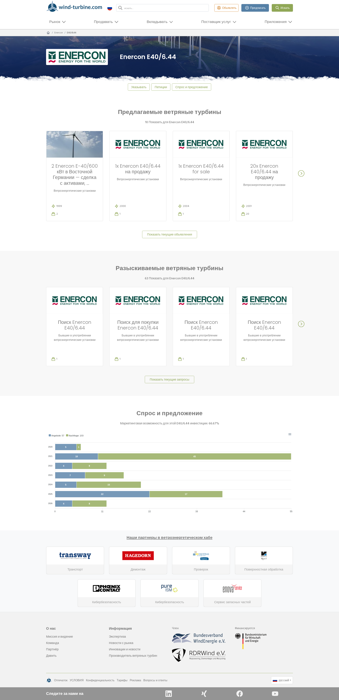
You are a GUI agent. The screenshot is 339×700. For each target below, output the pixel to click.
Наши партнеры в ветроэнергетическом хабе (169, 537)
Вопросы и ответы (155, 680)
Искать (285, 8)
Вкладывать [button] (157, 21)
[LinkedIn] (168, 693)
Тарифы (122, 680)
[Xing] (204, 693)
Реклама (135, 680)
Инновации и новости (124, 649)
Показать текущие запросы (169, 379)
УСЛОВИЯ (77, 680)
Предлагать (258, 8)
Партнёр (52, 649)
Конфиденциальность (100, 680)
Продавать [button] (103, 21)
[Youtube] (275, 693)
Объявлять (229, 8)
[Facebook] (239, 693)
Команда (52, 643)
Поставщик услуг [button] (216, 21)
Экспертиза (117, 636)
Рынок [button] (54, 21)
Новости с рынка (121, 643)
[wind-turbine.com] (48, 32)
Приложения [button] (276, 21)
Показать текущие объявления (169, 234)
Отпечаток (60, 680)
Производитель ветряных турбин (133, 656)
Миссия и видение (59, 636)
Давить (51, 656)
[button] (109, 7)
